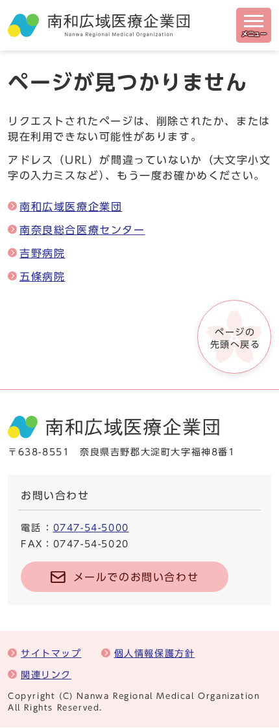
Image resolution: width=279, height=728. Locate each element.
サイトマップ (51, 653)
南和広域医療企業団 (70, 206)
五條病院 (42, 276)
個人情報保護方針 (154, 653)
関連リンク (46, 674)
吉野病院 (42, 253)
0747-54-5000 (91, 527)
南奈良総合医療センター (82, 230)
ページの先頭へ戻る (235, 338)
